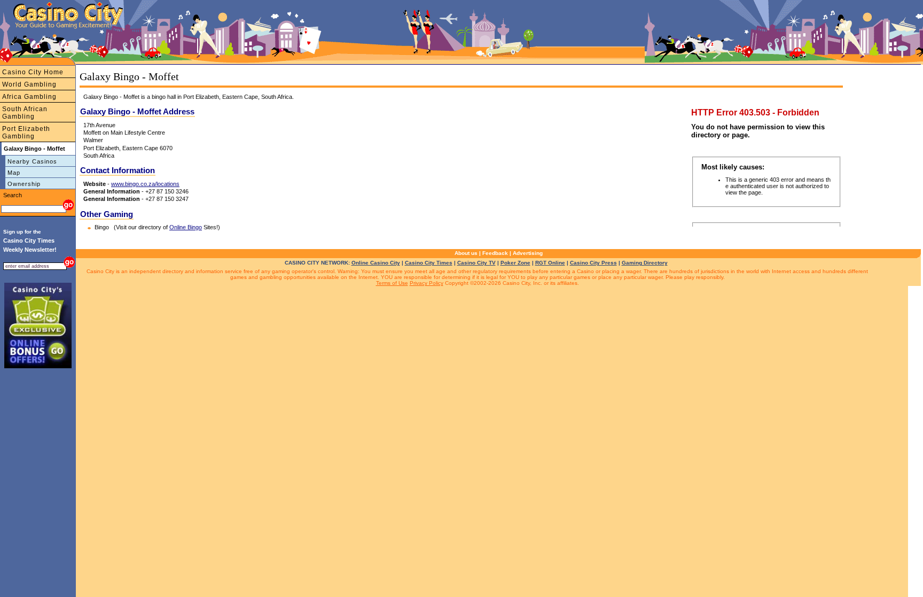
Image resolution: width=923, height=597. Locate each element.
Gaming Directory (645, 263)
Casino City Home (33, 72)
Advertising (528, 253)
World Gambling (29, 84)
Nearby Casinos (32, 161)
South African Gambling (25, 112)
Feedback (495, 253)
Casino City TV (476, 263)
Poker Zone (515, 263)
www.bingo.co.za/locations (145, 184)
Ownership (24, 184)
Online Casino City (375, 263)
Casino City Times (428, 263)
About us (466, 253)
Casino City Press (593, 263)
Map (13, 172)
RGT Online (550, 263)
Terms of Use (392, 283)
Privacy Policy (426, 283)
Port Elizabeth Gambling (26, 132)
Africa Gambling (29, 96)
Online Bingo (185, 227)
